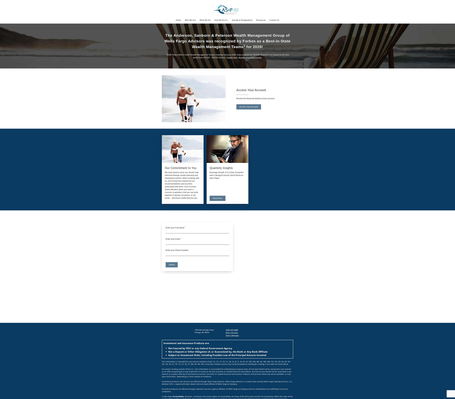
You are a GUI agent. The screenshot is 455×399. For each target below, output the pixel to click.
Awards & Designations (242, 20)
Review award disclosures (250, 58)
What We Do (205, 20)
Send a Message (232, 335)
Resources (261, 20)
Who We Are (190, 20)
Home (178, 20)
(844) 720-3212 (232, 333)
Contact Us (274, 20)
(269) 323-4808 (232, 330)
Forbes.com (232, 58)
